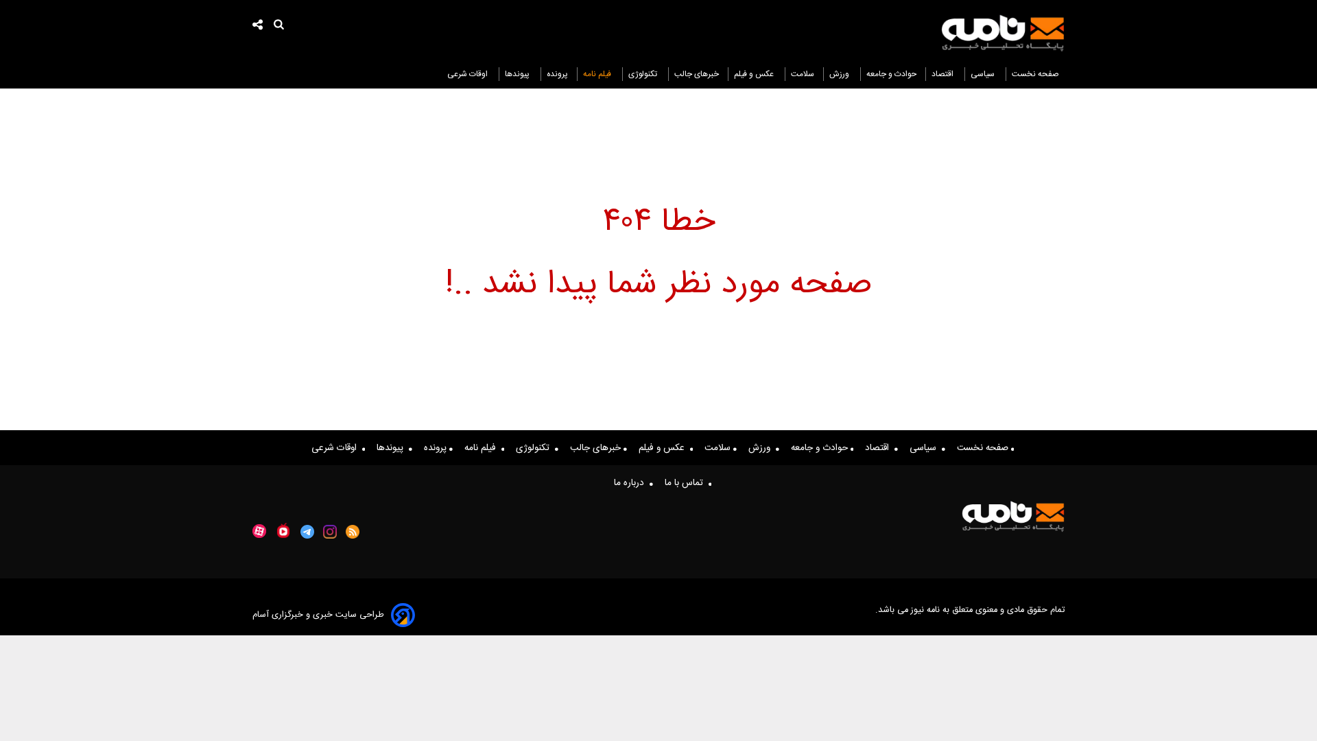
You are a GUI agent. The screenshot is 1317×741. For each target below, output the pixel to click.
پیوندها (518, 74)
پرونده (557, 74)
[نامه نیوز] (1003, 33)
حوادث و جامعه (891, 74)
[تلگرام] (307, 532)
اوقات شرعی (468, 74)
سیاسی (984, 74)
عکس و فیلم (755, 74)
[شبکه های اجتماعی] (257, 26)
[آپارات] (259, 531)
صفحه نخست (1035, 74)
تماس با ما (687, 483)
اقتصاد (944, 74)
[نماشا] (283, 530)
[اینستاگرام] (330, 532)
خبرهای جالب (696, 74)
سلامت (802, 74)
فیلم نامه (598, 74)
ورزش (840, 74)
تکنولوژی (643, 74)
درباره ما (632, 483)
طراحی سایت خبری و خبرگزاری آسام (318, 615)
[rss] (353, 532)
